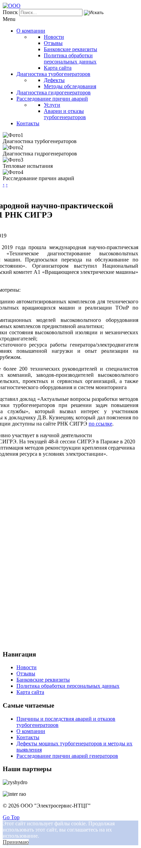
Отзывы (25, 673)
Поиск (10, 12)
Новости (26, 667)
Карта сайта (30, 692)
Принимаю (16, 842)
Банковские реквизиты (43, 680)
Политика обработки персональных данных (67, 686)
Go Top (11, 817)
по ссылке (100, 424)
